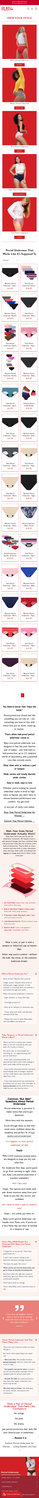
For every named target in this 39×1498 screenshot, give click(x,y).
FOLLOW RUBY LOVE (10, 1491)
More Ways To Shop (11, 1478)
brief (19, 151)
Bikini (19, 65)
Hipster (19, 108)
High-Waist (19, 194)
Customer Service (10, 1482)
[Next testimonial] (36, 1317)
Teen (19, 237)
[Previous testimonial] (3, 1317)
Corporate (7, 1486)
